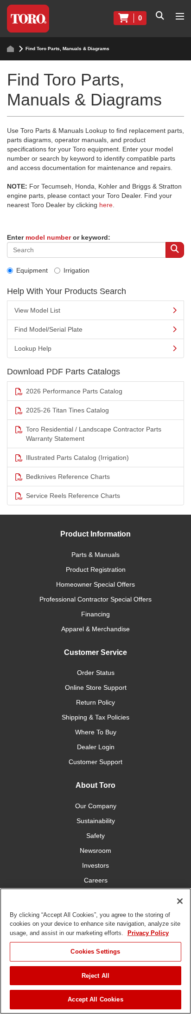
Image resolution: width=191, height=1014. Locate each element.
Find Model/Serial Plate (48, 329)
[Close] (180, 901)
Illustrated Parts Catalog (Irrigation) (77, 457)
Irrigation (76, 270)
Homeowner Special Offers (95, 584)
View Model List (37, 310)
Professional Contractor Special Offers (95, 599)
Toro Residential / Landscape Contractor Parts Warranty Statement (93, 433)
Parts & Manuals (95, 554)
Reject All (95, 975)
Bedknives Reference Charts (68, 476)
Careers (96, 880)
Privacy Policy (148, 932)
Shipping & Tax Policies (95, 717)
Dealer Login (96, 747)
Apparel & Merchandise (95, 629)
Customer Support (95, 761)
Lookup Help (32, 348)
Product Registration (96, 569)
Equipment (32, 270)
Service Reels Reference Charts (73, 495)
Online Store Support (96, 687)
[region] (95, 951)
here (106, 205)
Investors (95, 865)
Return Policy (95, 702)
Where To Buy (95, 732)
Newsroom (95, 850)
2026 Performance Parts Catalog (74, 391)
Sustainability (95, 820)
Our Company (95, 806)
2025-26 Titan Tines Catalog (67, 410)
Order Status (96, 672)
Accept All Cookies (95, 999)
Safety (95, 835)
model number (48, 237)
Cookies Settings (95, 951)
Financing (95, 614)
